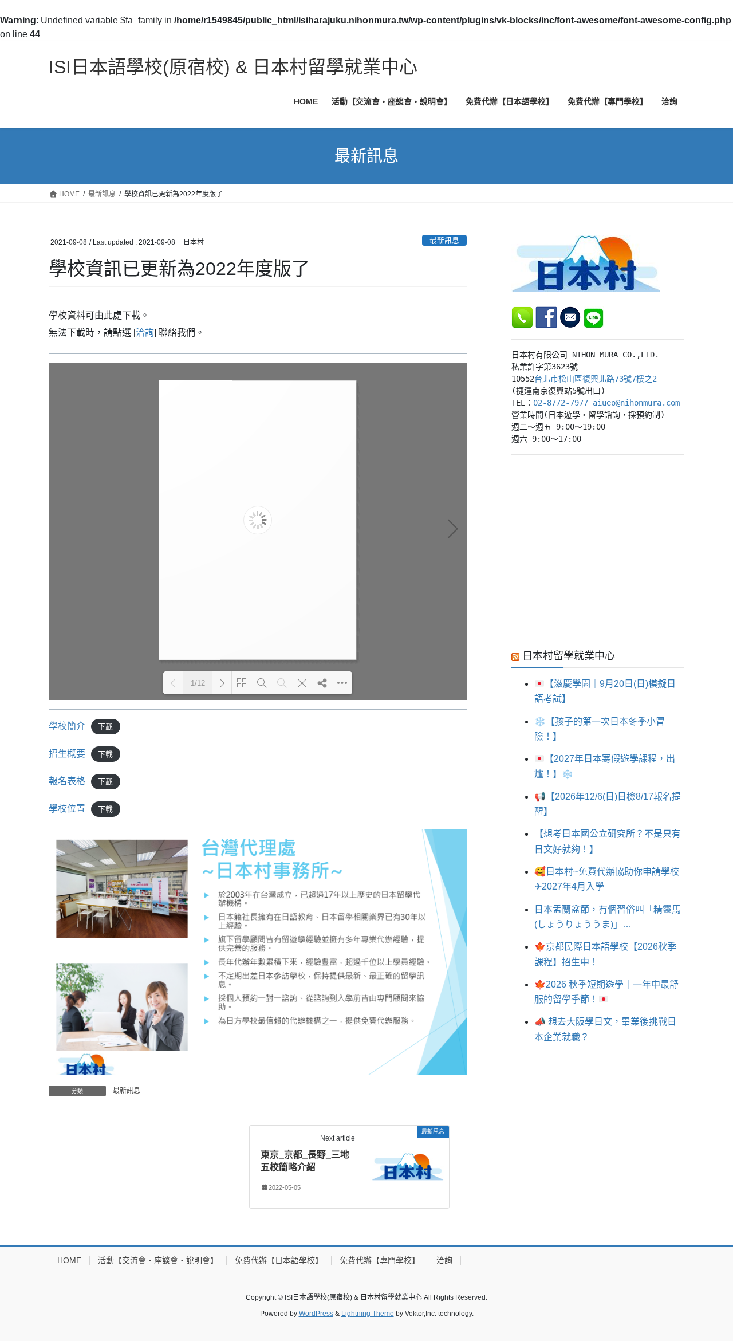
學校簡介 (67, 726)
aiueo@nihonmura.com (636, 402)
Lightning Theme (367, 1313)
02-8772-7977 (560, 402)
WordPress (316, 1313)
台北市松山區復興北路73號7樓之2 (595, 378)
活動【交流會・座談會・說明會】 (158, 1260)
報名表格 (67, 781)
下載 (105, 726)
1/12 (198, 683)
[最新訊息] (407, 1166)
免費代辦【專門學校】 (380, 1260)
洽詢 (145, 332)
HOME (69, 1260)
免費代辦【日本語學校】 (279, 1260)
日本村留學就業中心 (568, 656)
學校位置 (67, 808)
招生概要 (67, 753)
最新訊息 (444, 240)
